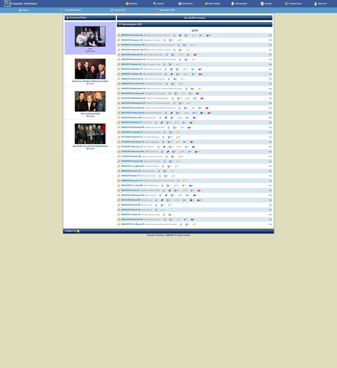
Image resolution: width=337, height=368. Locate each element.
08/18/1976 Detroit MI (130, 205)
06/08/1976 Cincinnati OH (132, 83)
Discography (241, 3)
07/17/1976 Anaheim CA (132, 137)
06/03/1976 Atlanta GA (131, 64)
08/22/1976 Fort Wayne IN (132, 224)
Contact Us (71, 231)
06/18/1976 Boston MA (131, 118)
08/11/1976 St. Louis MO (132, 185)
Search (160, 3)
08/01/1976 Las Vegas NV (132, 166)
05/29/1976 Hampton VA (132, 40)
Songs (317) (119, 10)
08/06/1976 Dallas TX (130, 176)
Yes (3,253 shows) (72, 10)
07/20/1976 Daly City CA (132, 146)
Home (25, 10)
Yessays (268, 3)
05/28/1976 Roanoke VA (132, 35)
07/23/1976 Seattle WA (131, 156)
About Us (322, 3)
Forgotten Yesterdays (24, 3)
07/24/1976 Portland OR (132, 161)
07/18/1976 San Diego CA (132, 142)
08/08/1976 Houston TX (131, 181)
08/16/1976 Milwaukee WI (132, 195)
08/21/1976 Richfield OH (132, 219)
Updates (133, 3)
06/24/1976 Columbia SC (132, 132)
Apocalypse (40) (166, 10)
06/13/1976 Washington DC (133, 103)
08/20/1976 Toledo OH (131, 214)
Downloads (187, 3)
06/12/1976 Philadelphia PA (133, 98)
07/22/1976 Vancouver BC (132, 151)
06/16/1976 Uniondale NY (132, 108)
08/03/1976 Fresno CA (131, 171)
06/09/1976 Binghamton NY (133, 88)
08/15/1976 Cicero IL (130, 190)
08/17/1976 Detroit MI (130, 200)
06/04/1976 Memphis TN (132, 69)
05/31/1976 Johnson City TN (134, 50)
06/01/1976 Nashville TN (132, 55)
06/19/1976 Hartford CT (131, 122)
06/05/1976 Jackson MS (131, 74)
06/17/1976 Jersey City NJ (132, 113)
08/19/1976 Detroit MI (130, 210)
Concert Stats (295, 3)
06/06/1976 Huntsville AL (132, 79)
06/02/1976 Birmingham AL (133, 59)
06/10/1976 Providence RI (132, 93)
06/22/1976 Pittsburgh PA (132, 127)
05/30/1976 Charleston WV (133, 45)
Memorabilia (214, 3)
